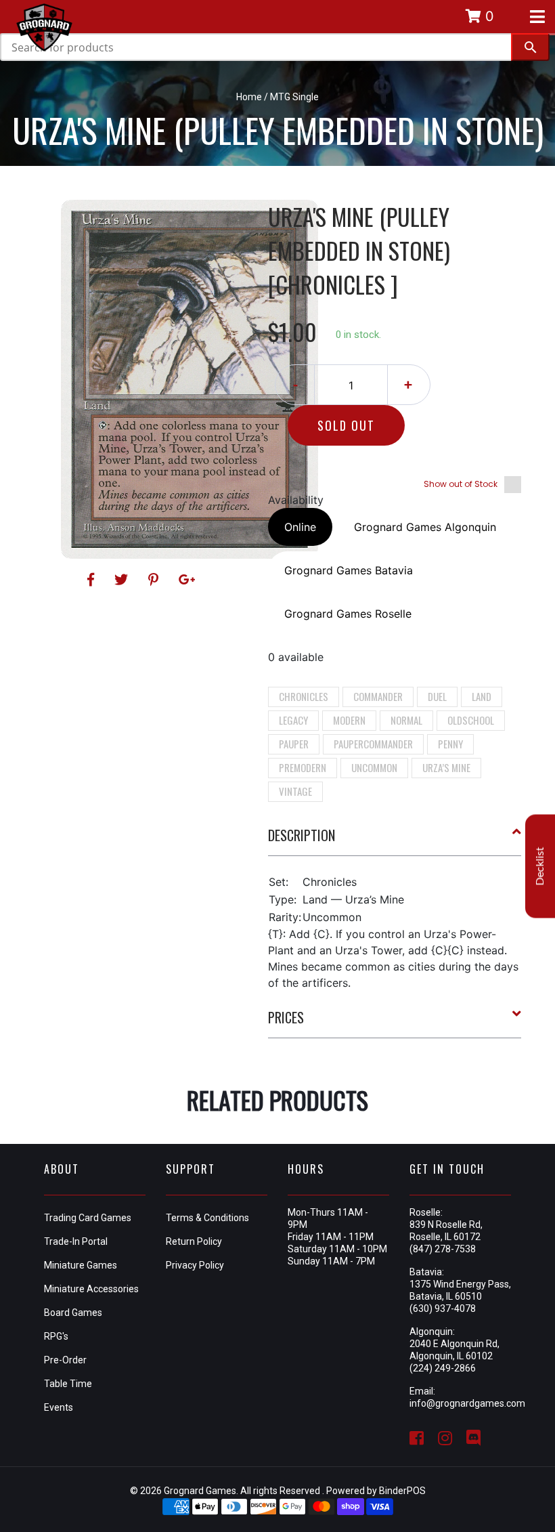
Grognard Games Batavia (348, 570)
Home (249, 96)
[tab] (395, 840)
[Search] (530, 47)
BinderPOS (402, 1490)
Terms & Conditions (207, 1217)
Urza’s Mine (446, 767)
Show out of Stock (460, 484)
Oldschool (470, 719)
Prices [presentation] (286, 1017)
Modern (349, 719)
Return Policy (194, 1241)
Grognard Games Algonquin (425, 527)
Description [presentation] (301, 835)
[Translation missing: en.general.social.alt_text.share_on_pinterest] (155, 580)
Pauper (294, 743)
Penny (450, 743)
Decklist (540, 866)
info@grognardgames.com (467, 1403)
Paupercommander (373, 743)
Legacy (293, 719)
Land (481, 696)
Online (300, 527)
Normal (406, 719)
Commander (378, 696)
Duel (437, 696)
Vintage (295, 791)
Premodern (302, 767)
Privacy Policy (195, 1265)
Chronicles (303, 696)
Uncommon (374, 767)
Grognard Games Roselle (348, 613)
